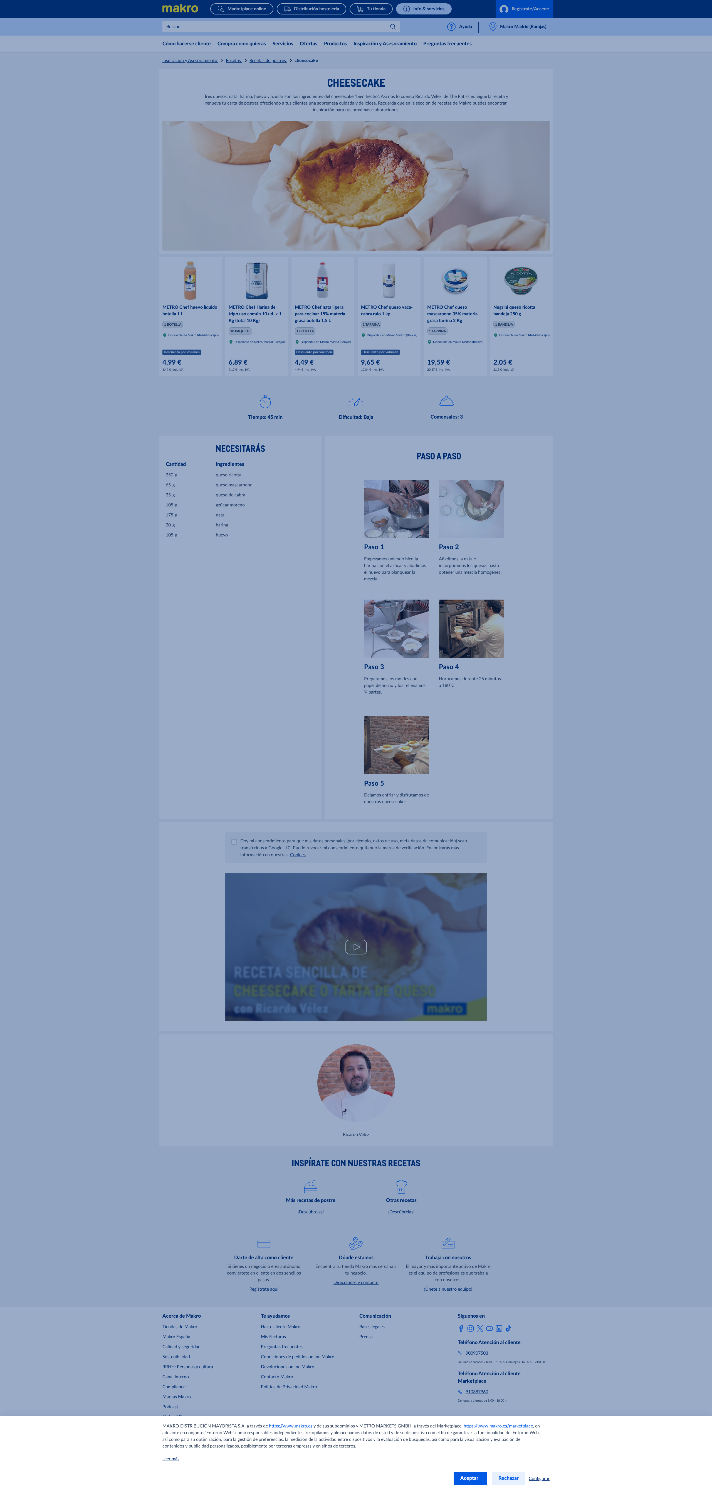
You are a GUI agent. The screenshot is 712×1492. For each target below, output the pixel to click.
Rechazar (508, 1478)
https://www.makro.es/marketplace (498, 1426)
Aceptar (470, 1478)
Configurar (539, 1478)
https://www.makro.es (290, 1426)
